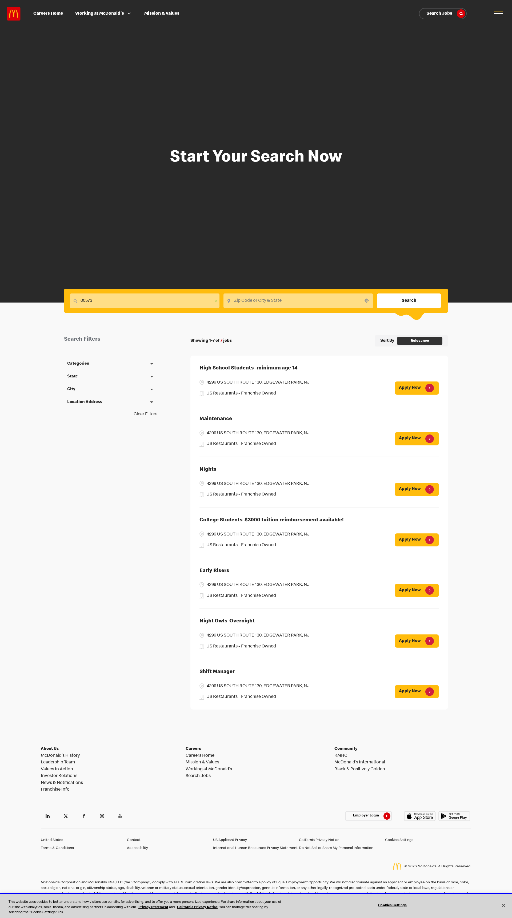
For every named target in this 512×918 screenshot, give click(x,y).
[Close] (503, 905)
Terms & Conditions (57, 848)
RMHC (340, 756)
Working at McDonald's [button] (99, 13)
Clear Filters (145, 414)
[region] (256, 906)
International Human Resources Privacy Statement (255, 848)
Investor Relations (59, 776)
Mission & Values (161, 13)
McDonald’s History (60, 756)
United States (52, 840)
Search (409, 301)
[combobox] (298, 300)
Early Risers (214, 571)
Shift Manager (217, 672)
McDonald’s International (359, 762)
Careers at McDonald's (13, 13)
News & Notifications (62, 783)
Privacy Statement (153, 907)
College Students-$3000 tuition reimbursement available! (271, 520)
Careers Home (48, 13)
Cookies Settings (399, 840)
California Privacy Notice (319, 840)
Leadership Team (58, 762)
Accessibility (137, 848)
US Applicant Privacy (230, 840)
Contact (134, 840)
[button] (498, 13)
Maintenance (215, 419)
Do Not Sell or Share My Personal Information (336, 848)
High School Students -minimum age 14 (248, 368)
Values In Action (57, 769)
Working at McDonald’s (209, 769)
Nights (208, 469)
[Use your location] (368, 301)
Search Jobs (439, 13)
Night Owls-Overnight (227, 621)
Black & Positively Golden (359, 769)
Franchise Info (55, 789)
